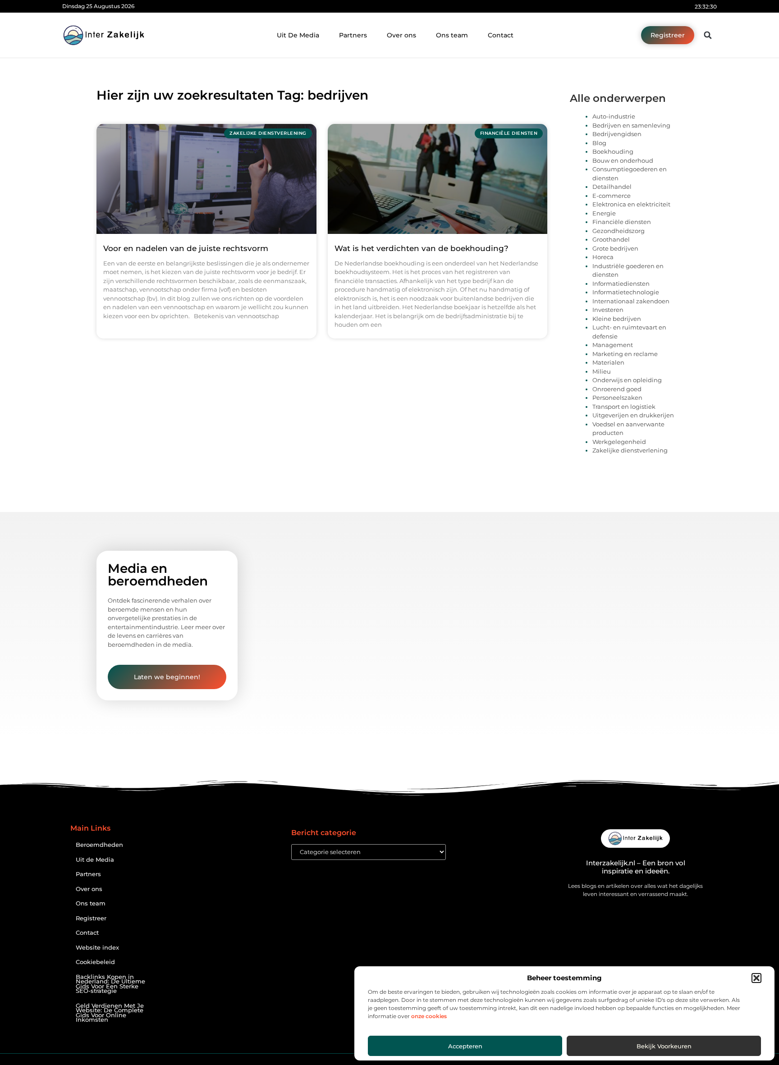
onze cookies (429, 1016)
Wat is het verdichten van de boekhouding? (422, 248)
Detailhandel (612, 186)
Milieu (601, 371)
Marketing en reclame (625, 353)
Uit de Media (95, 859)
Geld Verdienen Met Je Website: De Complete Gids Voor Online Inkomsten (110, 1013)
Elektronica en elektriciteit (631, 204)
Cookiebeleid (95, 962)
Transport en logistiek (623, 406)
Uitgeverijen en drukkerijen (633, 415)
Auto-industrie (613, 116)
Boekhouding (612, 151)
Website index (97, 947)
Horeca (603, 257)
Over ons (401, 35)
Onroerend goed (617, 389)
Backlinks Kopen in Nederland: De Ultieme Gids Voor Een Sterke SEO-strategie (110, 984)
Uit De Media (298, 35)
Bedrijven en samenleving (631, 125)
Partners (353, 35)
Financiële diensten (621, 221)
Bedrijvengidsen (617, 133)
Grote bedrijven (615, 248)
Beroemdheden (99, 844)
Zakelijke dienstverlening (630, 450)
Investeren (607, 309)
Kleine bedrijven (616, 318)
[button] (756, 978)
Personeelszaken (617, 397)
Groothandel (611, 239)
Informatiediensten (621, 283)
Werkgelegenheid (619, 441)
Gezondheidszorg (618, 230)
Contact (500, 35)
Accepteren (465, 1046)
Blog (599, 142)
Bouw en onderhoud (622, 160)
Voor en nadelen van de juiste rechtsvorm (185, 248)
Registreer (91, 918)
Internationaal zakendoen (630, 301)
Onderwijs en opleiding (627, 380)
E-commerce (611, 195)
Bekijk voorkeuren (664, 1046)
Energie (604, 213)
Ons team (452, 35)
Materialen (608, 362)
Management (612, 344)
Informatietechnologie (625, 292)
